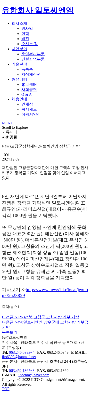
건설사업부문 (33, 59)
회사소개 (19, 23)
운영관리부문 (33, 54)
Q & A (26, 94)
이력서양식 (31, 114)
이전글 (40, 317)
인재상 (27, 104)
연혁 (25, 34)
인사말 (27, 28)
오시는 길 (29, 44)
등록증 (27, 69)
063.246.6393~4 (21, 352)
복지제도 (29, 109)
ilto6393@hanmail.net (19, 357)
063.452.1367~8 (21, 371)
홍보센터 (29, 84)
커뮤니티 (19, 79)
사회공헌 (29, 90)
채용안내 (19, 99)
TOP (5, 389)
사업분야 (19, 49)
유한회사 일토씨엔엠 (38, 10)
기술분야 (19, 64)
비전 (25, 39)
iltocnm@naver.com (33, 375)
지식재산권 (31, 74)
